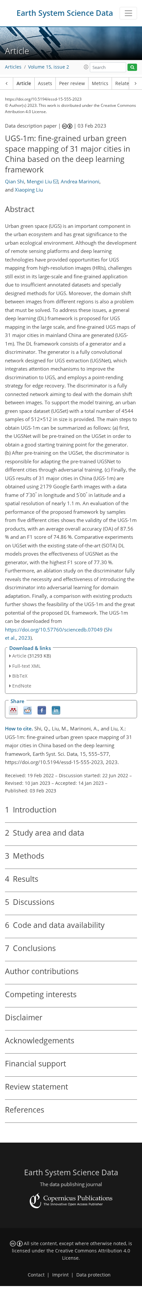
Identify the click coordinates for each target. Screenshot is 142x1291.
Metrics (100, 83)
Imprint (60, 1275)
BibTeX (19, 676)
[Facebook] (41, 710)
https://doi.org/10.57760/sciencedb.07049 (54, 629)
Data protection (93, 1275)
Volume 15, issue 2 (48, 67)
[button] (86, 67)
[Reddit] (27, 710)
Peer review (72, 83)
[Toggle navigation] (128, 13)
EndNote (21, 686)
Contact (36, 1275)
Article (24, 83)
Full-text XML (26, 666)
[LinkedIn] (56, 710)
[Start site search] (132, 67)
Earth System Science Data (65, 13)
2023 (24, 637)
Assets (45, 83)
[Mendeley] (13, 710)
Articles (13, 67)
